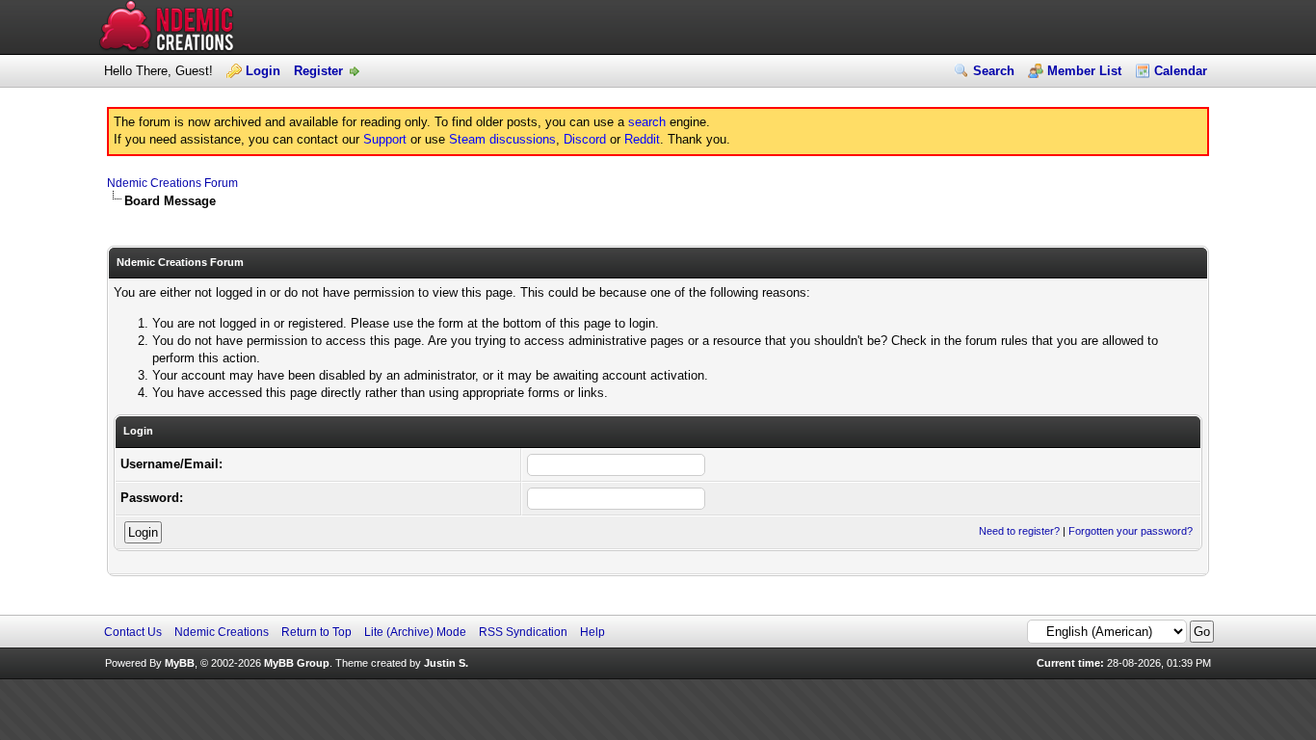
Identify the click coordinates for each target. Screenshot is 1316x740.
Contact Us (133, 632)
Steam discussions (502, 139)
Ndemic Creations (221, 632)
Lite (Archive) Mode (415, 632)
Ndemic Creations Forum (172, 183)
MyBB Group (296, 663)
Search (993, 71)
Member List (1084, 71)
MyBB (180, 663)
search (647, 122)
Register (318, 71)
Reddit (642, 139)
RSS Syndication (523, 632)
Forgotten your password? (1130, 531)
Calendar (1180, 71)
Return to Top (316, 632)
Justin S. (446, 663)
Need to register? (1019, 531)
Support (385, 139)
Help (592, 632)
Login (263, 71)
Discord (585, 139)
